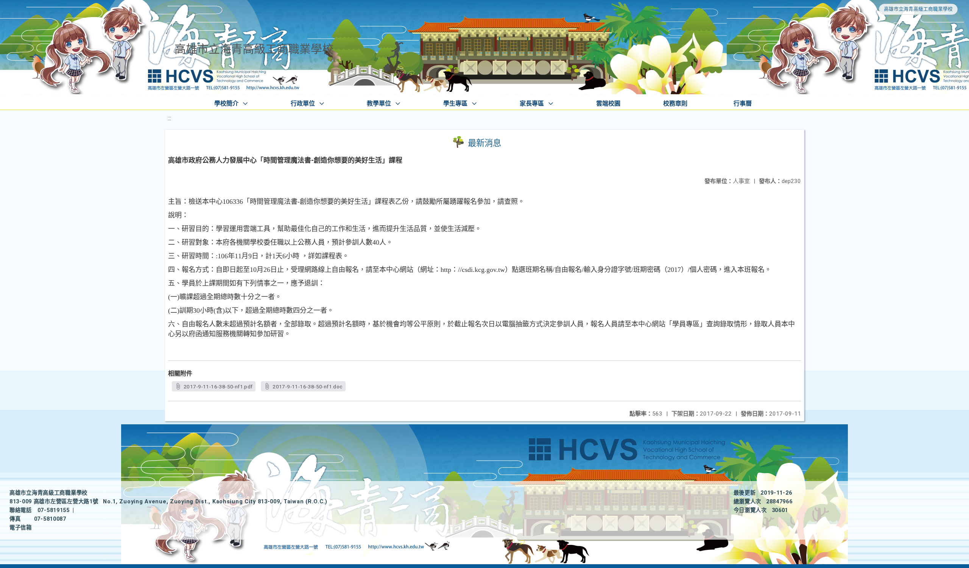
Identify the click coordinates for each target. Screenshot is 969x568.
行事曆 (743, 103)
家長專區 (532, 103)
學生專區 (455, 103)
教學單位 (379, 103)
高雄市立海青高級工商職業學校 (918, 9)
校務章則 (675, 103)
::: (169, 118)
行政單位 (303, 103)
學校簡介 (226, 103)
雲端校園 (608, 103)
